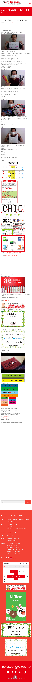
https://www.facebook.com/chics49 (13, 252)
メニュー (29, 2)
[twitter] (16, 672)
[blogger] (12, 672)
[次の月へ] (27, 563)
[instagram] (24, 672)
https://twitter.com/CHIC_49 (11, 255)
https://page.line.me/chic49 (9, 254)
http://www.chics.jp (7, 416)
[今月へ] (23, 563)
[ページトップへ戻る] (15, 677)
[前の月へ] (20, 563)
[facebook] (8, 672)
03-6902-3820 (6, 300)
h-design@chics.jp (7, 418)
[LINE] (20, 672)
